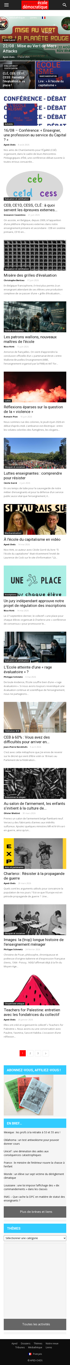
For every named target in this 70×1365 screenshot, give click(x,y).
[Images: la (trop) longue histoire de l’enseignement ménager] (35, 919)
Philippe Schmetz (13, 676)
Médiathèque (17, 17)
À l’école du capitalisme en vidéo (32, 539)
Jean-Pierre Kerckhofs (15, 746)
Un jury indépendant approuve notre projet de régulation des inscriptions (35, 603)
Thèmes (38, 1343)
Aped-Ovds (9, 57)
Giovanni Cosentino (14, 214)
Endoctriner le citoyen (15, 797)
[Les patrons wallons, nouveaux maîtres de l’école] (35, 316)
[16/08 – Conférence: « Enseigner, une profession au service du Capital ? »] (35, 110)
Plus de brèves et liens (36, 1211)
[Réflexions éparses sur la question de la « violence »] (35, 387)
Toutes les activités (36, 1324)
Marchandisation (48, 76)
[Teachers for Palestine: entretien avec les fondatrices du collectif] (35, 989)
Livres (33, 17)
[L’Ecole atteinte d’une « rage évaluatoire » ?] (35, 647)
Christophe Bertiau (14, 280)
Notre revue (52, 1343)
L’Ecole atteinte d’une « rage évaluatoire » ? (28, 669)
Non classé (9, 40)
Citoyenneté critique (14, 1003)
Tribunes (20, 1347)
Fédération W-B (12, 731)
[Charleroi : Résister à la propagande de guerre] (35, 853)
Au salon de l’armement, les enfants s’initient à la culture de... (34, 805)
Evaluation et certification (11, 67)
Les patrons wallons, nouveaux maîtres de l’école (30, 339)
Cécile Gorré (10, 483)
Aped (14, 1343)
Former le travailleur (14, 330)
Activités (9, 124)
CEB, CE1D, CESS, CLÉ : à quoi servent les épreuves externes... (30, 207)
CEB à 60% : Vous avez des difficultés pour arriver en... (27, 739)
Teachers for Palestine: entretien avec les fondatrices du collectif (32, 1012)
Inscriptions (10, 594)
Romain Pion (11, 416)
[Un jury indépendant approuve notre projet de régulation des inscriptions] (35, 581)
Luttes (8, 400)
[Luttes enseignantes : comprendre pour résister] (35, 453)
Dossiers (25, 1343)
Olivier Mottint (12, 813)
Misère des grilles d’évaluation (30, 275)
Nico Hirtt (9, 346)
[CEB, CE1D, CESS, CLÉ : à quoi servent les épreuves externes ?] (35, 185)
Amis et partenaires (14, 867)
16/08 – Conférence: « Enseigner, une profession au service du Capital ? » (35, 135)
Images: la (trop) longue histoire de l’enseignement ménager (34, 942)
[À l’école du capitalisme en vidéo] (35, 519)
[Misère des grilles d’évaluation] (35, 255)
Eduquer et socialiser (15, 467)
